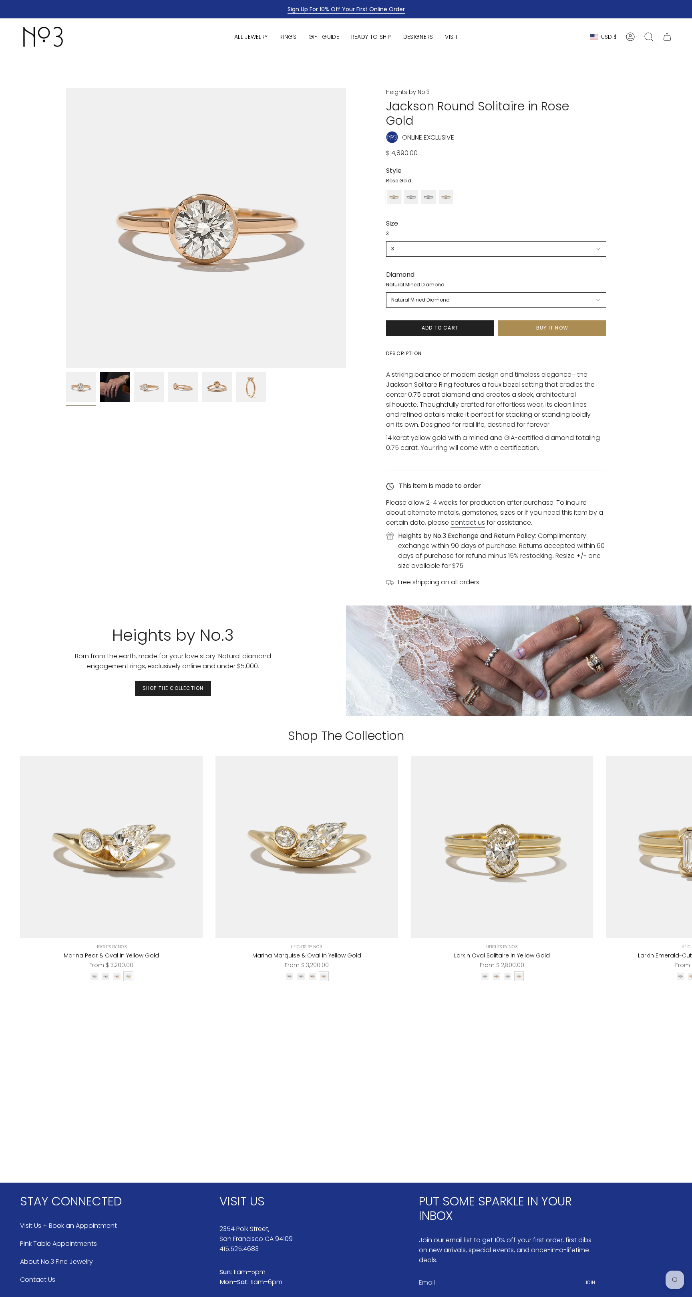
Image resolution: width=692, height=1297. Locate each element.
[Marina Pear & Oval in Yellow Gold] (111, 847)
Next (680, 847)
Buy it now (552, 327)
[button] (251, 36)
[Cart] (667, 37)
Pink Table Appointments (58, 1243)
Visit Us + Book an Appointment (68, 1225)
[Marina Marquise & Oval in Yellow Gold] (306, 847)
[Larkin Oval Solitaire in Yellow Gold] (502, 847)
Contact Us (37, 1279)
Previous (66, 228)
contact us (468, 522)
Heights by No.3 (408, 92)
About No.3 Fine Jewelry (56, 1261)
